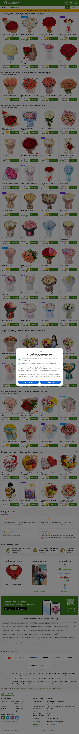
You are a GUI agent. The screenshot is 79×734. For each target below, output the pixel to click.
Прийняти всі (50, 382)
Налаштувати (29, 382)
